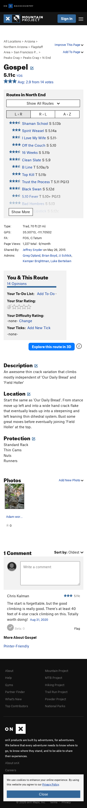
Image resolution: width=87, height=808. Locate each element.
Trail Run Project (56, 692)
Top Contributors (16, 706)
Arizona (29, 41)
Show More (20, 212)
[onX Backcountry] (18, 6)
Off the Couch (33, 145)
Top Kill (28, 174)
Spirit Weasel (33, 130)
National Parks (55, 706)
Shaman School (35, 123)
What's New (13, 699)
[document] (43, 788)
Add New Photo (70, 480)
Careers (10, 770)
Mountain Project (56, 671)
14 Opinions (17, 283)
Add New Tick (39, 328)
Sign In (66, 18)
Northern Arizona (16, 47)
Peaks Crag (12, 58)
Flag (77, 628)
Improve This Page (68, 45)
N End (46, 58)
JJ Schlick (65, 255)
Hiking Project (54, 685)
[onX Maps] (15, 733)
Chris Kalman (18, 596)
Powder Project (55, 699)
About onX (12, 763)
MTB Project (53, 678)
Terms (54, 802)
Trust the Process (36, 182)
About (9, 671)
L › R (18, 114)
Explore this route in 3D (51, 346)
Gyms (9, 685)
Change (25, 321)
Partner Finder (15, 692)
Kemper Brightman (36, 261)
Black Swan (32, 189)
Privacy (66, 802)
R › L (43, 114)
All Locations (12, 41)
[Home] (26, 18)
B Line (27, 167)
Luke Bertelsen (61, 261)
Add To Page (72, 52)
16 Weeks (30, 152)
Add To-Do (46, 293)
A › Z (67, 114)
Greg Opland (31, 255)
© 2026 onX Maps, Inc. (31, 802)
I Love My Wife (34, 138)
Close (43, 794)
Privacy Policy (50, 784)
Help (8, 678)
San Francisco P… (26, 52)
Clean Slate (31, 160)
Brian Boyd (49, 255)
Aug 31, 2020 (39, 619)
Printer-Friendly (16, 646)
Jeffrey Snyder (33, 250)
